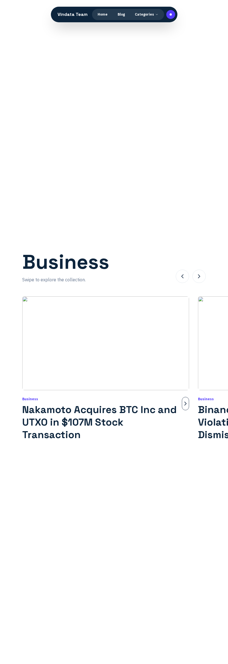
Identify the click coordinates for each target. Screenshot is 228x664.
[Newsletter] (170, 14)
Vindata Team (73, 14)
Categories (144, 14)
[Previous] (182, 276)
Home (103, 14)
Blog (121, 14)
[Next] (199, 276)
